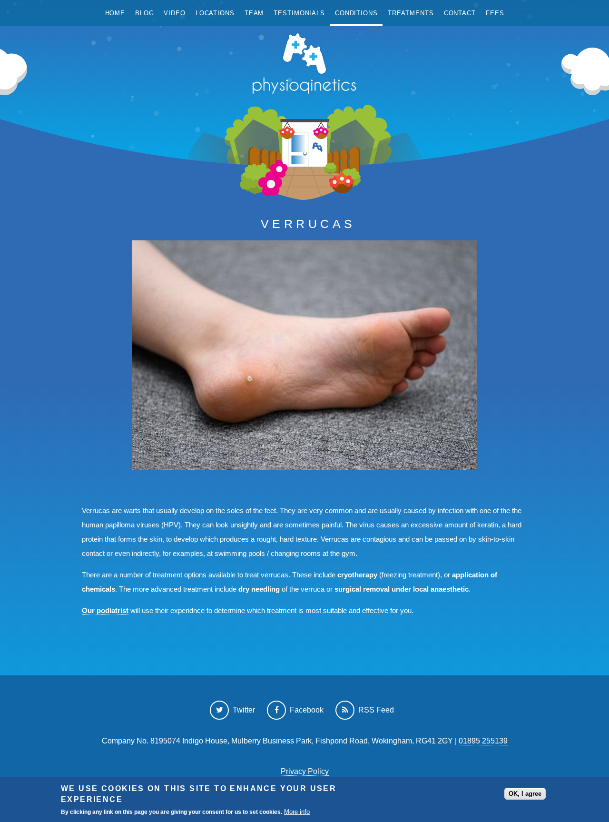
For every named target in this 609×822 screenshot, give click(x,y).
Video (175, 13)
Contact (460, 13)
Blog (144, 13)
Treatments (411, 13)
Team (254, 13)
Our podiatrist (105, 610)
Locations (215, 13)
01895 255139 (483, 741)
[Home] (304, 66)
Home (115, 13)
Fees (495, 13)
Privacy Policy (305, 771)
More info (297, 811)
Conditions (356, 13)
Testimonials (299, 13)
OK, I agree (525, 793)
